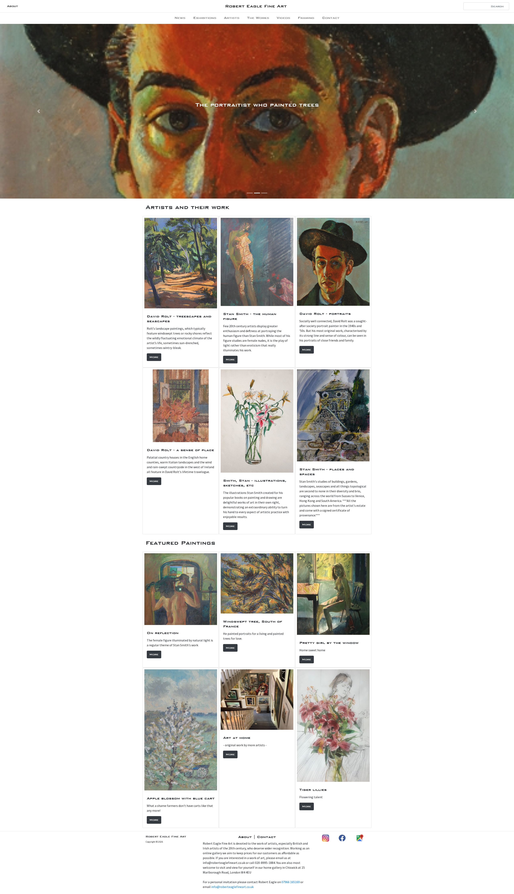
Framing (306, 18)
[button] (38, 111)
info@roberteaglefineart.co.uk (232, 887)
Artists (231, 18)
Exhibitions (204, 18)
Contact (331, 18)
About (12, 6)
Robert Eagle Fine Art (256, 6)
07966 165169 (290, 882)
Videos (283, 18)
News (179, 18)
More (154, 357)
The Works (258, 18)
